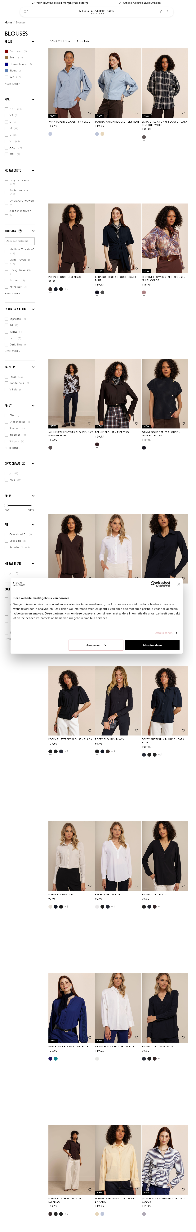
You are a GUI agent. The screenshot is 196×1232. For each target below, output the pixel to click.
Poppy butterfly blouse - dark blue (163, 741)
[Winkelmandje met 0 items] (161, 11)
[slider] (6, 505)
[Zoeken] (25, 12)
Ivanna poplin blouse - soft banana (114, 1200)
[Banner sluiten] (178, 584)
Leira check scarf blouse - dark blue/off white (165, 123)
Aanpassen (93, 645)
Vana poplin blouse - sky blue (69, 121)
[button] (20, 41)
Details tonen (163, 632)
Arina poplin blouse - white (114, 1046)
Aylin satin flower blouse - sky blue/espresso (70, 434)
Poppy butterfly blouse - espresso (65, 1200)
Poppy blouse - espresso (65, 277)
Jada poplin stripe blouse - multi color (165, 1200)
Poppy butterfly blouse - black (70, 739)
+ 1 (113, 906)
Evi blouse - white (107, 894)
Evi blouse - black (154, 894)
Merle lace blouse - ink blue (68, 1046)
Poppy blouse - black (110, 739)
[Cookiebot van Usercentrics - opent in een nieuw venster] (153, 584)
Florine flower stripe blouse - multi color (163, 279)
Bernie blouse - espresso (112, 432)
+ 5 (66, 289)
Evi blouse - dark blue (157, 1046)
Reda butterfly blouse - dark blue (115, 279)
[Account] (168, 11)
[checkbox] (20, 51)
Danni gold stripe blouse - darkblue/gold (161, 434)
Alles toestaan (152, 645)
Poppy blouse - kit (61, 894)
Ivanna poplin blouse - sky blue (117, 121)
